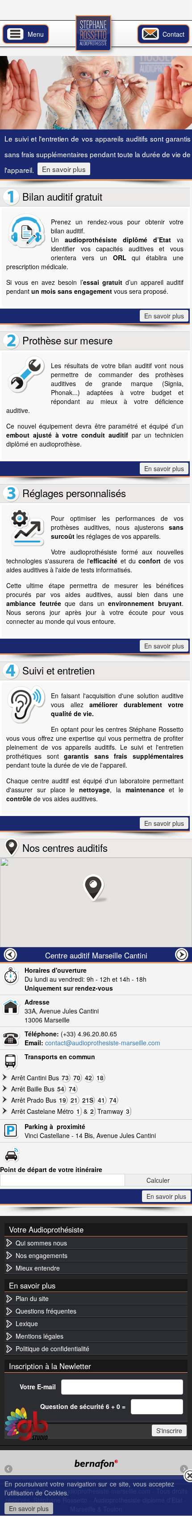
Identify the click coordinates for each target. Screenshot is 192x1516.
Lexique (27, 1323)
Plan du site (32, 1298)
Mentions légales (39, 1335)
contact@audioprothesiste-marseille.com (102, 1042)
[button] (96, 888)
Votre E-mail (38, 1386)
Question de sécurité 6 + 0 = (82, 1406)
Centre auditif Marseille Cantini (96, 955)
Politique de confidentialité (52, 1348)
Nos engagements (41, 1255)
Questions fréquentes (46, 1310)
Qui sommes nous (41, 1242)
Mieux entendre (38, 1267)
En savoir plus (64, 169)
